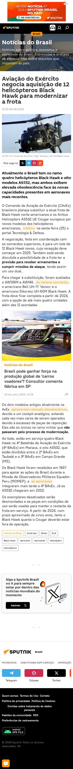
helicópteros (10, 547)
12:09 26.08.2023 (13, 109)
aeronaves (39, 540)
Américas (32, 533)
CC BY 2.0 (7, 156)
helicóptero (56, 540)
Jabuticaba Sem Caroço (37, 662)
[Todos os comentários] (6, 763)
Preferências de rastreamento (20, 720)
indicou (29, 228)
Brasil (44, 533)
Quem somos (10, 695)
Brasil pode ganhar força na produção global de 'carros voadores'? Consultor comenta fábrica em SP (33, 379)
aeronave (25, 540)
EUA (54, 533)
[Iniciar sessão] (59, 27)
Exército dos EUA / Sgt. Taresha (31, 156)
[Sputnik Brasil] (11, 29)
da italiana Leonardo (52, 282)
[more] (66, 394)
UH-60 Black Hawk (59, 156)
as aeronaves (41, 481)
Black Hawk (10, 540)
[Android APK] (14, 731)
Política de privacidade (16, 701)
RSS (35, 715)
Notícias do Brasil (18, 365)
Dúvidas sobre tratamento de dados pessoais (30, 708)
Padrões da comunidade (17, 715)
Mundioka (9, 662)
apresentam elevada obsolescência (39, 409)
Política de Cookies (43, 701)
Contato (45, 695)
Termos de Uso (29, 695)
